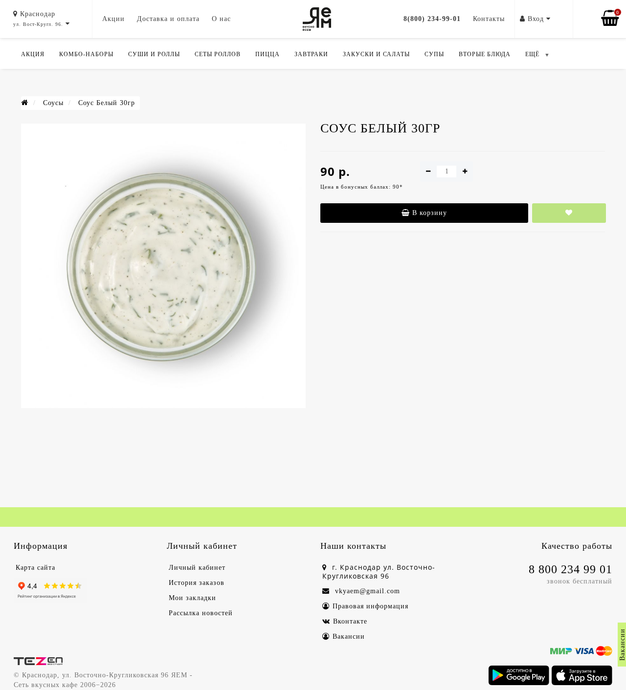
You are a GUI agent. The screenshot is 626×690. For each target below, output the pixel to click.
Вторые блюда (485, 54)
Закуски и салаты (376, 54)
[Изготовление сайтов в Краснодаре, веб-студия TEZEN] (38, 660)
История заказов (196, 582)
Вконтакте (350, 621)
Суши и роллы (154, 54)
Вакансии (349, 636)
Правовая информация (370, 606)
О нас (221, 18)
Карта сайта (35, 567)
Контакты (489, 18)
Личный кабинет (197, 567)
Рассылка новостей (201, 613)
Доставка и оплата (168, 18)
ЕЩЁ (532, 54)
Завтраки (311, 54)
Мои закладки (192, 598)
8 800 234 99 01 (570, 569)
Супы (434, 54)
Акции (113, 18)
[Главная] (24, 103)
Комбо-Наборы (86, 54)
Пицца (267, 54)
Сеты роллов (218, 54)
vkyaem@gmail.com (366, 591)
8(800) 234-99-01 (432, 18)
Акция (33, 54)
